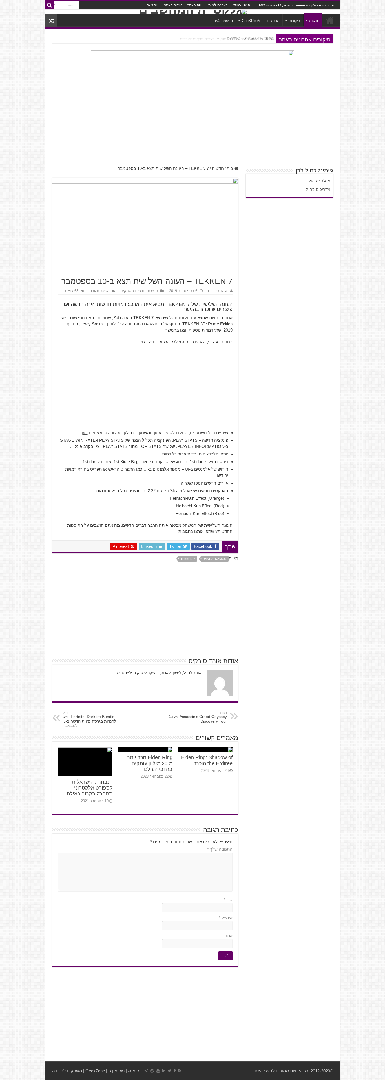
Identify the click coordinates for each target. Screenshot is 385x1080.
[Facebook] (174, 1070)
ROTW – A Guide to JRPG (250, 39)
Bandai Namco (215, 559)
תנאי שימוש (241, 5)
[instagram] (146, 1070)
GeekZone (95, 1070)
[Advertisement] (192, 120)
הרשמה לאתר (222, 21)
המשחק (189, 525)
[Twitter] (169, 1070)
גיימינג (133, 1070)
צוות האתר (195, 5)
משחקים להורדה (67, 1070)
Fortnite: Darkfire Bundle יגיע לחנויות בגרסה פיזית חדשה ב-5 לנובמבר (89, 719)
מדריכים (273, 21)
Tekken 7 (187, 559)
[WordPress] (152, 1070)
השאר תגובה (99, 291)
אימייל (226, 917)
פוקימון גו (116, 1070)
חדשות (314, 21)
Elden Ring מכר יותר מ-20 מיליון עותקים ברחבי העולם (149, 763)
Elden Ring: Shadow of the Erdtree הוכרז (207, 760)
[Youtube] (158, 1070)
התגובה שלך (220, 849)
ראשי (329, 20)
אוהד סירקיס (217, 291)
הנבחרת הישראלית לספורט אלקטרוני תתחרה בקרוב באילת (89, 788)
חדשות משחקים (133, 291)
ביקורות (294, 21)
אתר (229, 935)
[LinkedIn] (163, 1070)
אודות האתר (173, 5)
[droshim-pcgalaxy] (192, 65)
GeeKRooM (251, 21)
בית (230, 168)
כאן (85, 432)
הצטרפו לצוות (218, 5)
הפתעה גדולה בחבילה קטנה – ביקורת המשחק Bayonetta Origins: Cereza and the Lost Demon (194, 39)
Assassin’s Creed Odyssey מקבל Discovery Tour (198, 717)
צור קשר (153, 5)
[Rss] (180, 1070)
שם (228, 899)
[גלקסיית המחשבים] (192, 12)
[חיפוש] (49, 5)
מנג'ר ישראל (319, 180)
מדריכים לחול (318, 189)
